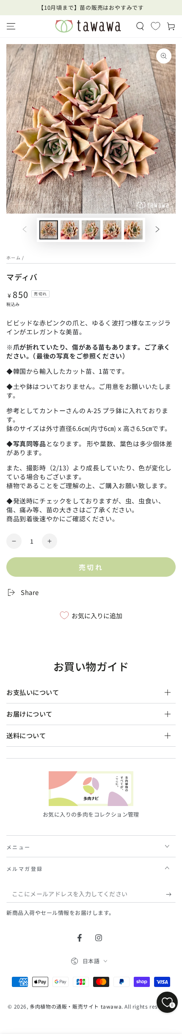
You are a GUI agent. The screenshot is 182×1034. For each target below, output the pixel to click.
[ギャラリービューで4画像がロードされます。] (112, 229)
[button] (140, 26)
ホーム (13, 257)
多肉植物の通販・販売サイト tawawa (75, 1006)
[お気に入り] (155, 26)
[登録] (171, 894)
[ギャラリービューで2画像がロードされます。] (70, 229)
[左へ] (24, 230)
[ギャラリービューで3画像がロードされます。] (91, 229)
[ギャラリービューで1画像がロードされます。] (48, 229)
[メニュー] (11, 26)
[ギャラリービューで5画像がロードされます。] (133, 229)
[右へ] (157, 230)
